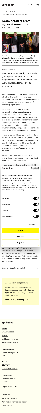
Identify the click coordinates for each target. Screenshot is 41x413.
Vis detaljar (31, 224)
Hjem (3, 12)
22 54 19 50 (6, 365)
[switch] (36, 204)
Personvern (6, 395)
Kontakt (5, 335)
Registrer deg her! (20, 300)
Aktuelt (11, 12)
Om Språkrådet (8, 332)
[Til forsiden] (8, 5)
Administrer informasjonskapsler (14, 402)
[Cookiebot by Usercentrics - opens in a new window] (30, 168)
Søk (31, 5)
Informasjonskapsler (9, 398)
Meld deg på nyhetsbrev (11, 339)
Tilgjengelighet (7, 405)
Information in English (10, 343)
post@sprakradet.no (9, 368)
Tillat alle (20, 230)
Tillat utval (20, 236)
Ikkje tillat (20, 243)
